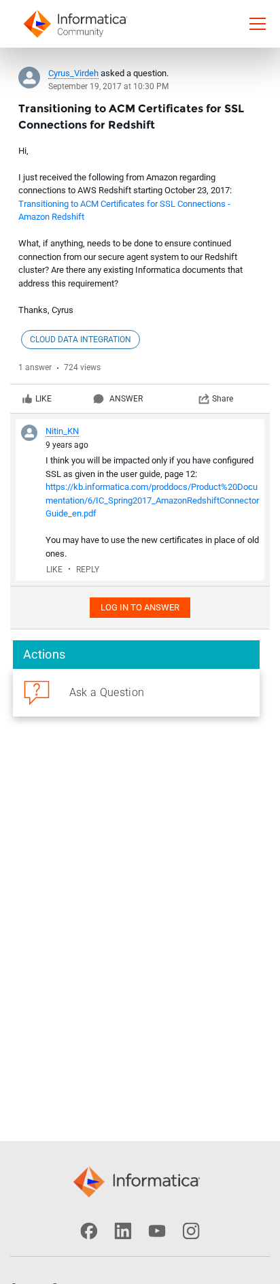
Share (222, 399)
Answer (126, 399)
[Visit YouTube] (157, 1231)
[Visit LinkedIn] (123, 1231)
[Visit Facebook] (89, 1231)
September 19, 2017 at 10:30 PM (108, 86)
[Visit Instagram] (191, 1231)
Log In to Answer (140, 607)
